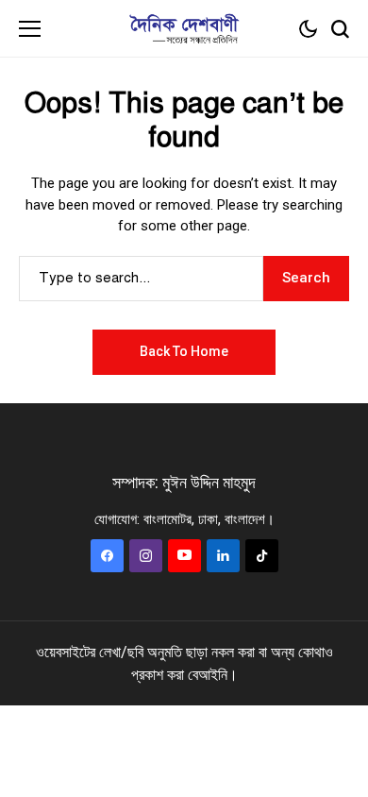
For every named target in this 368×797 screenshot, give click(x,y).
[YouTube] (184, 555)
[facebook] (107, 555)
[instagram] (145, 555)
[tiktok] (261, 555)
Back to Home (184, 351)
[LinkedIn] (223, 555)
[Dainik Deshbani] (184, 28)
